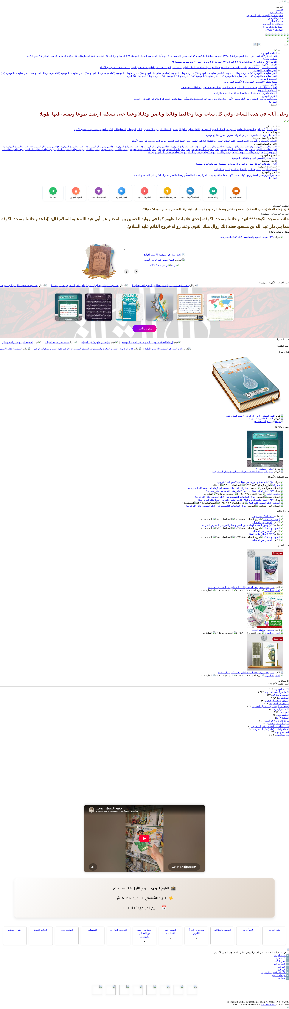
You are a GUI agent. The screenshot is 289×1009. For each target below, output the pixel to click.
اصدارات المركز (239, 87)
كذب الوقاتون (35, 342)
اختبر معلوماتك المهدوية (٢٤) (162, 152)
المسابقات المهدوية (267, 90)
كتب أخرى (252, 56)
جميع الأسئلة (106, 67)
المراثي (229, 61)
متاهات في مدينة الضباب (108, 342)
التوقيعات (98, 56)
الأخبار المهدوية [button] (269, 161)
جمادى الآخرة (220, 99)
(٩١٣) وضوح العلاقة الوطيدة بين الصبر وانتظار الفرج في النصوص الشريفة (238, 525)
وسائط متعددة (270, 59)
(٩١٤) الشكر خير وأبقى (263, 516)
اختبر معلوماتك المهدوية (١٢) (233, 76)
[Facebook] (288, 35)
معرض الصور (200, 61)
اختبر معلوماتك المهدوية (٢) (235, 73)
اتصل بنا (273, 101)
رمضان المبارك (175, 99)
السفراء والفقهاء (207, 67)
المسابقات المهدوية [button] (267, 166)
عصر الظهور (151, 67)
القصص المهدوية (253, 81)
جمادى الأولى (234, 99)
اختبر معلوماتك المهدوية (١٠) (15, 73)
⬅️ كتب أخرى (282, 958)
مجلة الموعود (276, 12)
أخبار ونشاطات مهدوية (194, 87)
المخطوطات (82, 56)
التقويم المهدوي (269, 96)
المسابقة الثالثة (238, 93)
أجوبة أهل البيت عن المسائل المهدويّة (146, 56)
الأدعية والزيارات (116, 56)
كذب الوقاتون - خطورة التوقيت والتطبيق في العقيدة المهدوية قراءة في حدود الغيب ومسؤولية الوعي (135, 348)
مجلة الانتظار (276, 21)
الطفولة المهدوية (268, 79)
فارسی (279, 9)
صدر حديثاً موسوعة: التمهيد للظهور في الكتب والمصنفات (246, 672)
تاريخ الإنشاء (264, 485)
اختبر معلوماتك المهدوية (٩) (43, 73)
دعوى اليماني (47, 56)
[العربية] (285, 121)
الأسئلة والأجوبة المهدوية (265, 64)
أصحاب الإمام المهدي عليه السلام (235, 67)
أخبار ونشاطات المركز (263, 87)
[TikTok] (270, 35)
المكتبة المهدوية (269, 53)
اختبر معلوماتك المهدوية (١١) (262, 76)
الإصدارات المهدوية (218, 87)
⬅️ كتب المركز (281, 955)
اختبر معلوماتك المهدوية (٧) (98, 73)
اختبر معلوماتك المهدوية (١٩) (31, 149)
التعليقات (216, 485)
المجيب (253, 488)
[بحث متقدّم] (259, 44)
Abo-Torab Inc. (268, 1004)
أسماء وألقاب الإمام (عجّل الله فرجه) (271, 729)
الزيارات (259, 61)
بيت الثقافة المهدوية (273, 24)
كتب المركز (269, 56)
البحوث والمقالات (233, 56)
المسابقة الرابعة (222, 93)
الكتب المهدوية (281, 689)
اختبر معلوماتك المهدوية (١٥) (146, 76)
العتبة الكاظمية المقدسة (261, 418)
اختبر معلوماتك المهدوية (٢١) (249, 152)
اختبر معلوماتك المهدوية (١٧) (89, 149)
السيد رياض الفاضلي (262, 522)
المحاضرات (244, 61)
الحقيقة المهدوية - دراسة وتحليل (69, 342)
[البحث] (255, 44)
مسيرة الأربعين (275, 18)
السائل (276, 488)
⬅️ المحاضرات (281, 964)
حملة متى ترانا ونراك (273, 27)
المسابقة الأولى (269, 93)
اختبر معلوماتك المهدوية (265, 70)
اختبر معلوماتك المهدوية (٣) (208, 73)
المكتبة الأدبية (65, 56)
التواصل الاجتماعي (274, 29)
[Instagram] (279, 35)
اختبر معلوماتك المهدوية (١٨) (60, 149)
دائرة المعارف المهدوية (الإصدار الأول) (163, 254)
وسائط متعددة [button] (270, 132)
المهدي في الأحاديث (180, 56)
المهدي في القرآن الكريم (207, 56)
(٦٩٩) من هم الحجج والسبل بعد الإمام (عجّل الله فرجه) (247, 237)
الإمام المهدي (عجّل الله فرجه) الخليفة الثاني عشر (250, 415)
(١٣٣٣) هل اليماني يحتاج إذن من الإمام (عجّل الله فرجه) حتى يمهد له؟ (136, 285)
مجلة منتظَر (270, 81)
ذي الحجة (139, 99)
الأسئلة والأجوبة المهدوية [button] (265, 138)
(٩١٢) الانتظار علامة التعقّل (261, 534)
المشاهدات (236, 485)
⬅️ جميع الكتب (281, 961)
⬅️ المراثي (283, 967)
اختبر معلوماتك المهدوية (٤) (180, 73)
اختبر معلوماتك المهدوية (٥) (153, 73)
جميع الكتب (33, 56)
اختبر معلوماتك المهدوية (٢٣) (191, 152)
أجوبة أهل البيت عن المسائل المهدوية (270, 706)
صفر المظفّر (257, 99)
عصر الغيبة (168, 67)
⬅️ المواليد (283, 969)
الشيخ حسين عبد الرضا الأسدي (159, 260)
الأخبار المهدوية (269, 84)
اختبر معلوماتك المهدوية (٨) (70, 73)
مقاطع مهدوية (178, 61)
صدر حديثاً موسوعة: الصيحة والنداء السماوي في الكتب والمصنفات (241, 587)
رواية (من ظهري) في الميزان (147, 342)
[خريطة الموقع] (267, 35)
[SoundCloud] (273, 35)
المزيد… (128, 76)
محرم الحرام (270, 99)
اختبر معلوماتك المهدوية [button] (265, 143)
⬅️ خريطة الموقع (280, 975)
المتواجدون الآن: (281, 683)
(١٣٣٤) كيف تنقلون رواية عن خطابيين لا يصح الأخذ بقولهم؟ (212, 285)
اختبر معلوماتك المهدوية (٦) (125, 73)
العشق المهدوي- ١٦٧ (263, 468)
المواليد (216, 61)
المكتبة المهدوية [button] (269, 126)
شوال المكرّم (161, 99)
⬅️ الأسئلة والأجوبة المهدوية (275, 972)
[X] (282, 35)
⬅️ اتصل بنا (283, 978)
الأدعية (271, 61)
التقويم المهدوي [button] (269, 172)
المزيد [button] (274, 104)
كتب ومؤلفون (282, 732)
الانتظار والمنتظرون (265, 67)
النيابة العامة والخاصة (278, 723)
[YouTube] (276, 35)
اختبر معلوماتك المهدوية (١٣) (204, 76)
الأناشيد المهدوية (233, 81)
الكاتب (276, 522)
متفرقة (118, 67)
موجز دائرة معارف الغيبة (276, 720)
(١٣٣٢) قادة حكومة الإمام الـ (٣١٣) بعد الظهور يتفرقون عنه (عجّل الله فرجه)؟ (51, 285)
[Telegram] (285, 35)
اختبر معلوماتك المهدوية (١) (263, 73)
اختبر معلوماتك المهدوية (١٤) (175, 76)
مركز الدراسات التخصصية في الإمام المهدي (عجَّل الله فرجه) (243, 471)
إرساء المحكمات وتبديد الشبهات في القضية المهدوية (198, 342)
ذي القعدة (149, 99)
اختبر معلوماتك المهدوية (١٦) (118, 149)
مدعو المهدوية (133, 67)
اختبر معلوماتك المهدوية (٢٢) (220, 152)
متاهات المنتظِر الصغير (262, 630)
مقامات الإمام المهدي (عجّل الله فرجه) (270, 726)
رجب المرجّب (206, 99)
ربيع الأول (246, 99)
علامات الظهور (186, 67)
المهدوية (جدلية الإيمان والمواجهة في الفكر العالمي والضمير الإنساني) (40, 348)
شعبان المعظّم (191, 99)
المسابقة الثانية (253, 93)
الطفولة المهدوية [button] (268, 155)
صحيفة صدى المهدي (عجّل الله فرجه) (264, 15)
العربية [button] (280, 1)
